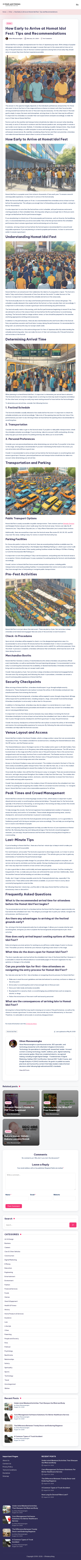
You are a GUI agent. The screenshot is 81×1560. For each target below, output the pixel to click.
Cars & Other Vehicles (12, 1252)
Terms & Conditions (10, 1470)
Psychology (9, 1351)
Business (8, 1243)
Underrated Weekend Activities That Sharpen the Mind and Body (39, 1403)
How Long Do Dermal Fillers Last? (55, 1495)
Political (7, 1347)
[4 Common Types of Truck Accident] (8, 1439)
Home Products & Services (14, 1314)
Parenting (8, 1334)
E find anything (31, 1024)
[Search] (72, 1224)
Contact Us (7, 1464)
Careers (7, 1247)
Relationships (9, 1359)
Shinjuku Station (68, 523)
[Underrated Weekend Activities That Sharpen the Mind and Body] (8, 1406)
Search (8, 1218)
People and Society (12, 1339)
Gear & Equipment (11, 1301)
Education (8, 1268)
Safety (7, 1363)
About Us (6, 1460)
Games (7, 1297)
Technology (9, 1376)
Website (56, 1195)
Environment (9, 1281)
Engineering (9, 1272)
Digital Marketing (11, 1260)
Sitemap (6, 1476)
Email (33, 1195)
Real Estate (9, 1355)
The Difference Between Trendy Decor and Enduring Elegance (38, 1426)
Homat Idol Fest (11, 1031)
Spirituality (8, 1368)
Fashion (7, 1285)
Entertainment (10, 1276)
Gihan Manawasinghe (30, 1041)
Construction (9, 1256)
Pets (6, 1343)
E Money (7, 1264)
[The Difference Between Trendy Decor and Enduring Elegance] (8, 1428)
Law (6, 1322)
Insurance (8, 1318)
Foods (7, 1293)
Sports (7, 1372)
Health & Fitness (10, 1305)
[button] (24, 1070)
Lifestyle (8, 1326)
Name (8, 1195)
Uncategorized (10, 1384)
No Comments (47, 38)
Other (9, 23)
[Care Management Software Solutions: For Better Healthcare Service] (8, 1417)
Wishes (7, 1388)
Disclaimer (6, 1473)
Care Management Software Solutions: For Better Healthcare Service (41, 1415)
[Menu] (77, 4)
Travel (7, 1380)
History (7, 1310)
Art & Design (9, 1239)
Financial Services (11, 1289)
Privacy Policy (8, 1467)
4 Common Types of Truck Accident (28, 1436)
